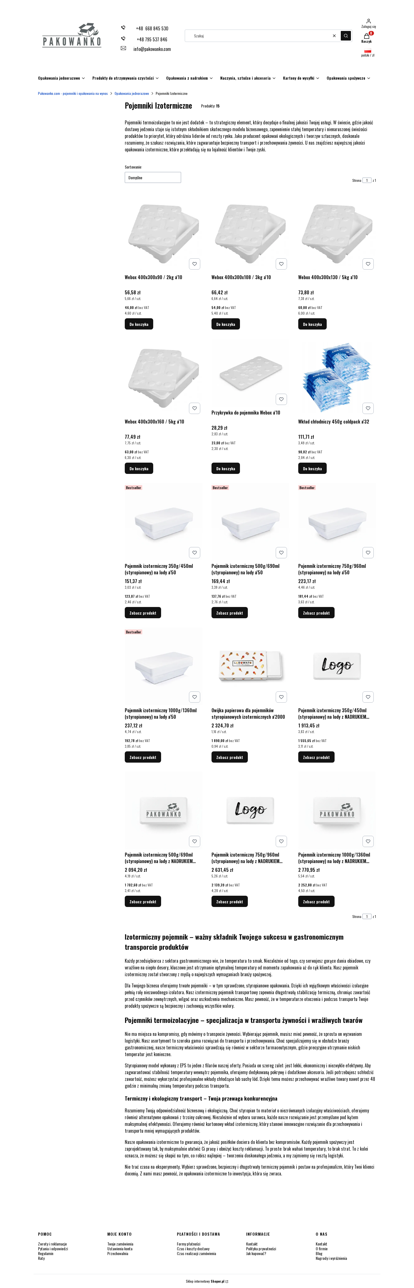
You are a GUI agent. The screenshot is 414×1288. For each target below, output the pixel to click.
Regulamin (45, 1253)
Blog (319, 1253)
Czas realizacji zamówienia (196, 1253)
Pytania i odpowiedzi (53, 1248)
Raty (41, 1258)
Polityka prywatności (261, 1248)
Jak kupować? (256, 1253)
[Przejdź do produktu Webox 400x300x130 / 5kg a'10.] (337, 233)
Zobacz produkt (143, 613)
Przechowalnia (117, 1253)
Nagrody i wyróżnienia (331, 1258)
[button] (346, 36)
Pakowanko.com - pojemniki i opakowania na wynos (73, 93)
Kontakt (252, 1244)
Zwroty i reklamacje (52, 1244)
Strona (356, 180)
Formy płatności (188, 1244)
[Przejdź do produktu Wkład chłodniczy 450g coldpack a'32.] (337, 377)
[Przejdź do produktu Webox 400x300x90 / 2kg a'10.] (163, 233)
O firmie (322, 1248)
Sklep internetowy (205, 1281)
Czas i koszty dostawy (193, 1248)
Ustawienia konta (119, 1248)
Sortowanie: (133, 167)
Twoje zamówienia (120, 1244)
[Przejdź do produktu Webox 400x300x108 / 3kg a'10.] (250, 233)
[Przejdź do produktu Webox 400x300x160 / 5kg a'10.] (163, 377)
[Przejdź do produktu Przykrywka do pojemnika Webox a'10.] (250, 373)
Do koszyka (139, 324)
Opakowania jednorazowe (132, 93)
